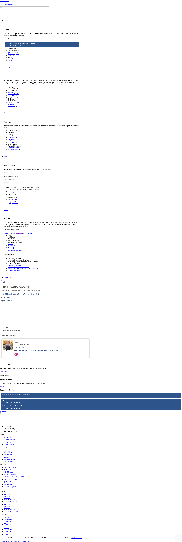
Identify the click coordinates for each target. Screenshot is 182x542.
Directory (6, 518)
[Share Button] (28, 287)
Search (2, 282)
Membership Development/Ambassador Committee (23, 262)
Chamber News (12, 194)
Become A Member (13, 89)
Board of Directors (13, 240)
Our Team (11, 239)
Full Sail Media (77, 538)
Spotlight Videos (13, 197)
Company (7, 179)
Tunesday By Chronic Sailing (14, 400)
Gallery (10, 57)
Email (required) (9, 176)
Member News (12, 196)
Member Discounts (13, 97)
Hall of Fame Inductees (15, 242)
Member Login (12, 101)
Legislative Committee (14, 258)
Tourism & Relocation (14, 146)
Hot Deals (11, 99)
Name (6, 172)
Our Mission (11, 237)
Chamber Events (13, 48)
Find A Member (12, 90)
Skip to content (4, 1)
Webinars (10, 134)
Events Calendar (12, 55)
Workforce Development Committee (18, 260)
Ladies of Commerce (14, 263)
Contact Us (7, 524)
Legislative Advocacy (14, 130)
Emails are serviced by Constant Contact (14, 192)
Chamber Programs (13, 50)
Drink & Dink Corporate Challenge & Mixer (22, 43)
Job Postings (11, 132)
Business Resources (13, 144)
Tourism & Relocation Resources (14, 476)
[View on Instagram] (16, 355)
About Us (10, 235)
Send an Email (19, 347)
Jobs (5, 523)
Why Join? (11, 87)
